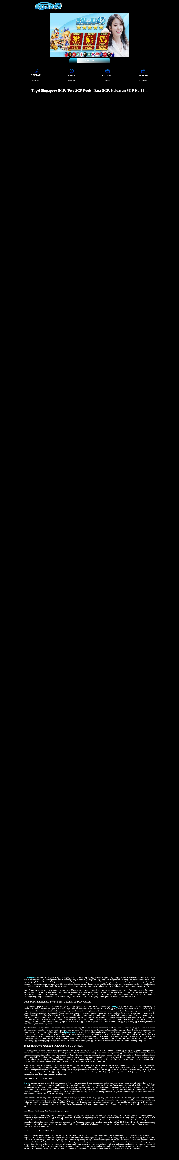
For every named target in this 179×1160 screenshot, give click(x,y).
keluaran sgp (69, 1032)
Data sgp (114, 1006)
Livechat (107, 75)
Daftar (89, 61)
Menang (143, 75)
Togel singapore (30, 977)
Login (71, 75)
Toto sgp (27, 1083)
